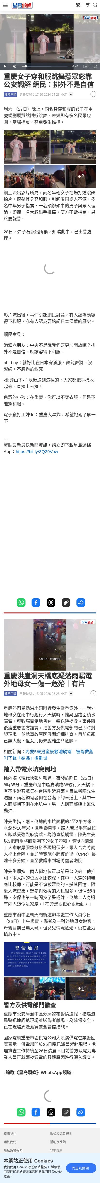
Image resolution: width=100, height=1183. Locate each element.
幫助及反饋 (58, 1142)
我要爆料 (56, 1150)
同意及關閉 (80, 1168)
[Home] (22, 5)
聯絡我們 (10, 1133)
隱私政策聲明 (13, 1150)
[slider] (44, 66)
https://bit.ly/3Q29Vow (37, 451)
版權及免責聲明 (61, 1133)
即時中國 (10, 94)
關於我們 (10, 1142)
